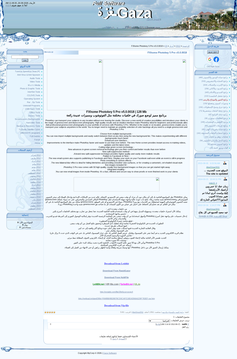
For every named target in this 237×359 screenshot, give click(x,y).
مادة (158, 324)
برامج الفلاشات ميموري (218, 118)
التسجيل (156, 19)
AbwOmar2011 (137, 312)
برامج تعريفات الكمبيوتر (218, 125)
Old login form (213, 66)
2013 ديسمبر (35, 197)
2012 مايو (36, 164)
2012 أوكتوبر (35, 179)
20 (166, 46)
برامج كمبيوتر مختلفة (219, 144)
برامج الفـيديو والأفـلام (218, 92)
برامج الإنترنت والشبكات (218, 85)
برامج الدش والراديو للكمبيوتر (215, 140)
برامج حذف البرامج (220, 114)
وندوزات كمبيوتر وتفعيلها (218, 103)
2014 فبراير (36, 202)
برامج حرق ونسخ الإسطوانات (215, 107)
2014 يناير (36, 200)
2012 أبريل (36, 161)
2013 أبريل (36, 185)
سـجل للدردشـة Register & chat (213, 216)
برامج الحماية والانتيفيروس (217, 81)
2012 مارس (36, 158)
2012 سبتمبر (35, 176)
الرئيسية (186, 46)
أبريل (171, 46)
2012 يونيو (36, 167)
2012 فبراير (36, 155)
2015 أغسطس (34, 208)
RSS (8, 5)
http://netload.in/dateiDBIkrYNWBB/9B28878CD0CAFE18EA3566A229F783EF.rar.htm (116, 298)
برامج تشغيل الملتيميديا (218, 96)
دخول (148, 19)
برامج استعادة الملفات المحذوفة (214, 133)
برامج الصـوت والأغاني (218, 88)
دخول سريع (213, 52)
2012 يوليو (36, 170)
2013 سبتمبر (35, 188)
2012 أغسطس (34, 173)
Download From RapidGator (116, 271)
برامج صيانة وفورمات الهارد (216, 129)
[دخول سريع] (216, 59)
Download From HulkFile (116, 277)
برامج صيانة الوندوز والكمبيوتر (215, 77)
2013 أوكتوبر (35, 191)
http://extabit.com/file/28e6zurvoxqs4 (116, 292)
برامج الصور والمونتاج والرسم (215, 100)
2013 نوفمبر (35, 194)
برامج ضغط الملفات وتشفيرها (215, 111)
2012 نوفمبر (35, 182)
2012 (178, 46)
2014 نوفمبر (35, 205)
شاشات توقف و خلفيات (218, 137)
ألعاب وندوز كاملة (220, 148)
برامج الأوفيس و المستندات (216, 122)
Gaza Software (110, 353)
